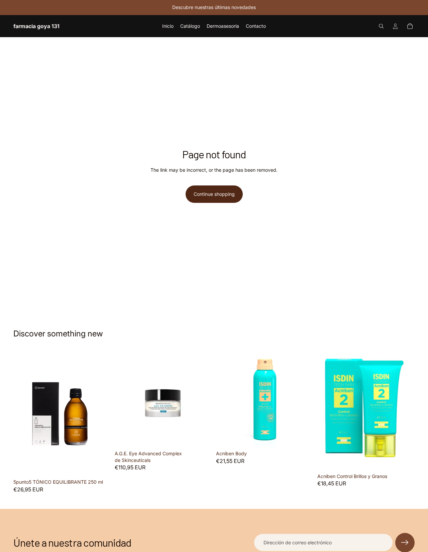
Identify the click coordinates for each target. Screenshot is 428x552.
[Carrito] (410, 26)
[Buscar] (381, 26)
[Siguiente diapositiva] (202, 399)
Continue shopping (214, 194)
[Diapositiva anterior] (125, 399)
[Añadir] (100, 466)
